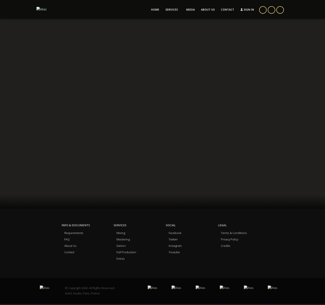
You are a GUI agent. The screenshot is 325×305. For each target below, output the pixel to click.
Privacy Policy (229, 239)
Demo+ (121, 246)
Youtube (174, 252)
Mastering (123, 239)
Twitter (173, 239)
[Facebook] (263, 10)
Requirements (73, 233)
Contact (69, 252)
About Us (70, 246)
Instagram (175, 246)
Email (112, 149)
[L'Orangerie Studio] (252, 288)
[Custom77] (204, 288)
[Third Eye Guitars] (228, 288)
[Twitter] (271, 10)
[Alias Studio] (49, 288)
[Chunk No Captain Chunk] (156, 288)
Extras (121, 259)
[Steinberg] (276, 288)
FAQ (67, 239)
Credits (225, 246)
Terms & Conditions (234, 233)
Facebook (175, 233)
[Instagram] (280, 10)
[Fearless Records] (180, 288)
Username (115, 119)
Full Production (126, 252)
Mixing (121, 233)
